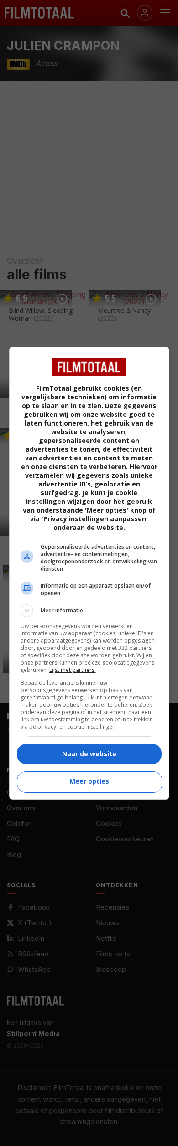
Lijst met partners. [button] (72, 670)
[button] (89, 610)
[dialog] (89, 573)
